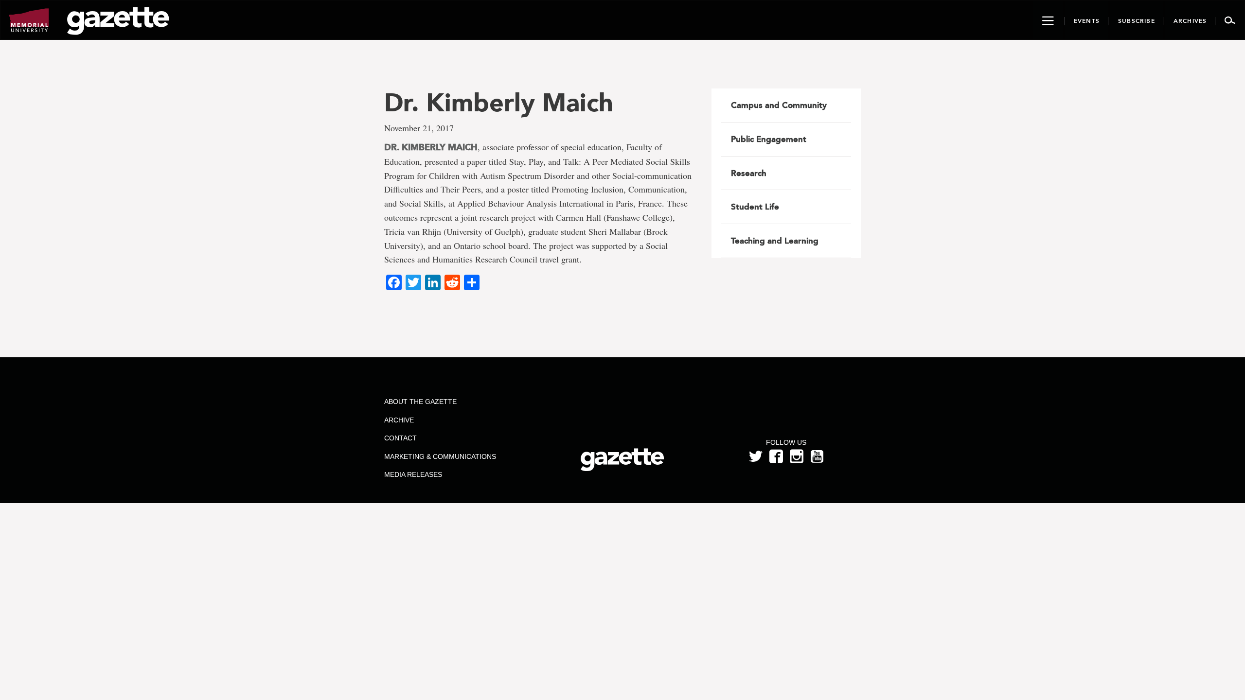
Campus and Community (779, 105)
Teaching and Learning (774, 240)
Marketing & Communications (440, 456)
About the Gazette (420, 401)
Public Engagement (768, 139)
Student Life (755, 206)
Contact (400, 438)
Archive (399, 420)
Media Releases (413, 474)
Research (748, 173)
